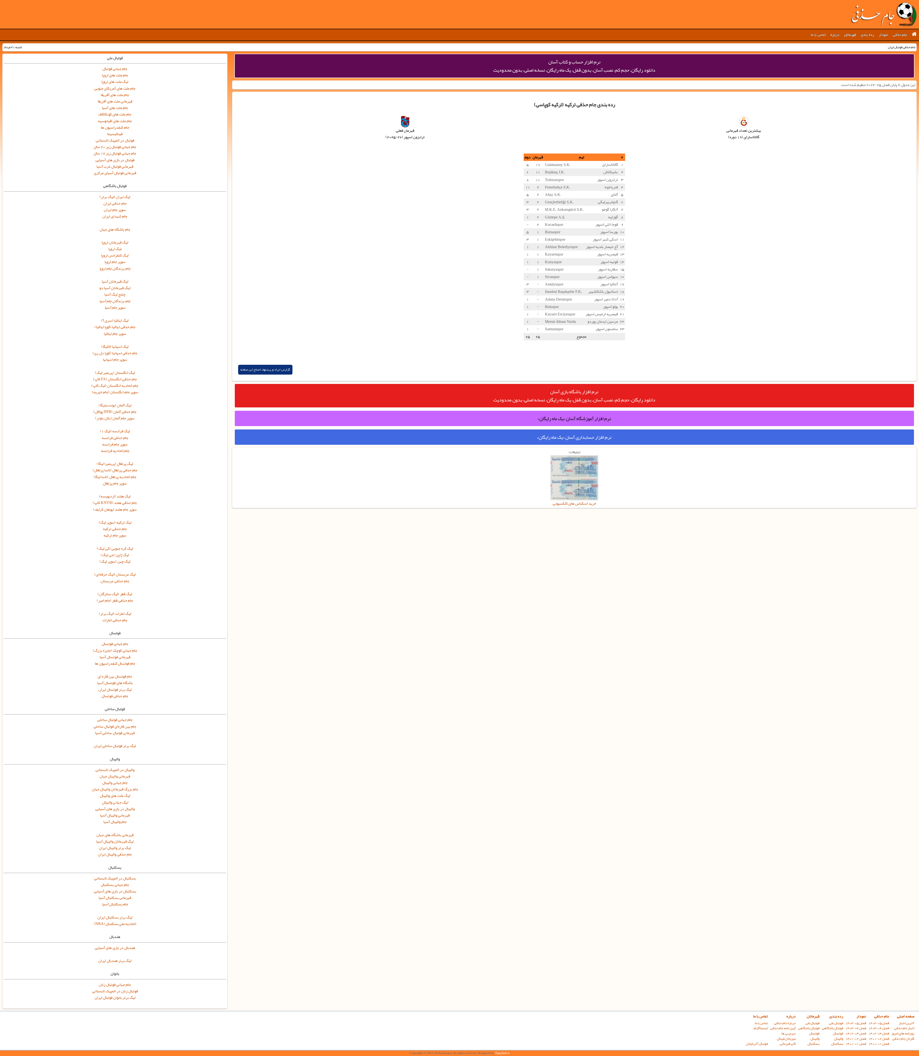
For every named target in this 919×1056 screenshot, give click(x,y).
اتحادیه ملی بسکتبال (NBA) (115, 924)
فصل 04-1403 (879, 1028)
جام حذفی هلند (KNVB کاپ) (115, 503)
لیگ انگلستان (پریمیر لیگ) (115, 373)
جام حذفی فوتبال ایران (884, 14)
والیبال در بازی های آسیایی (115, 809)
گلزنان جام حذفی (903, 1038)
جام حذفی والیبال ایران (115, 854)
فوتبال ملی (836, 1023)
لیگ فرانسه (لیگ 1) (115, 431)
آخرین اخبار (906, 1023)
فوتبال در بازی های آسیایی (114, 160)
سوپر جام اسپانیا (115, 359)
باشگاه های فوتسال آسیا (115, 683)
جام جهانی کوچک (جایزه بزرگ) (115, 650)
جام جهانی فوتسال (115, 644)
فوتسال (838, 1033)
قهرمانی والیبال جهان (115, 776)
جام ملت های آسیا (115, 108)
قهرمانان (850, 35)
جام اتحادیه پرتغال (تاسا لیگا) (115, 477)
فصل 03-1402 (879, 1033)
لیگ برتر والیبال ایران (115, 848)
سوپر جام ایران (115, 210)
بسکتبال (837, 1043)
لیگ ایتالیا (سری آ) (115, 320)
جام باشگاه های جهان (115, 229)
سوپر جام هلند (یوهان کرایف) (115, 509)
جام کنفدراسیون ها (115, 127)
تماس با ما (818, 35)
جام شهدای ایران (114, 216)
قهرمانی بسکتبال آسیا (115, 898)
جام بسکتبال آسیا (115, 904)
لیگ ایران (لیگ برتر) (115, 197)
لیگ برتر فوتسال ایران (115, 689)
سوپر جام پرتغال (115, 483)
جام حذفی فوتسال (114, 696)
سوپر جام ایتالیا (115, 333)
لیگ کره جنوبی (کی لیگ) (115, 548)
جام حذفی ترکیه (115, 529)
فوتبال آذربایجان (757, 1043)
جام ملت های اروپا (115, 75)
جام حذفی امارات (114, 620)
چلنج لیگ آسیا (114, 294)
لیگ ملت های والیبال (115, 795)
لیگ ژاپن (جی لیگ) (115, 555)
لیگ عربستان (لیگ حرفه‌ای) (115, 574)
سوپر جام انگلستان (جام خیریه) (115, 392)
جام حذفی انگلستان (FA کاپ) (115, 379)
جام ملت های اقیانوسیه (115, 121)
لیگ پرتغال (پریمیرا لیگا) (115, 464)
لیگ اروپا (115, 249)
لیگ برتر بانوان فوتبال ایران (115, 997)
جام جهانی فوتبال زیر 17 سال (115, 153)
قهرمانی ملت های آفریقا (115, 101)
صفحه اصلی (905, 1016)
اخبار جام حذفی (904, 1028)
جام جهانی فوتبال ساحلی (115, 720)
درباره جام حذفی (785, 1023)
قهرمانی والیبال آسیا (115, 815)
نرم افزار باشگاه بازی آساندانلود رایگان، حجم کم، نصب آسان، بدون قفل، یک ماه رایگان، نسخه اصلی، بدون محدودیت (574, 396)
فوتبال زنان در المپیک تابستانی (115, 991)
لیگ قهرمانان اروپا (115, 242)
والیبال (838, 1038)
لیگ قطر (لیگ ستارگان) (115, 594)
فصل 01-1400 (879, 1043)
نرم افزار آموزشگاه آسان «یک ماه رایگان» (574, 418)
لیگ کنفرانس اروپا (115, 255)
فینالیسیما (115, 134)
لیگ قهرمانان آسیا (115, 281)
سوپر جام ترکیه (115, 535)
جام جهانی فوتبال (114, 69)
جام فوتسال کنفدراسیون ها (115, 663)
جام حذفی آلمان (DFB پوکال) (114, 412)
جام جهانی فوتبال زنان (115, 984)
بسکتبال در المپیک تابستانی (115, 878)
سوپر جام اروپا (115, 262)
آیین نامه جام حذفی (783, 1028)
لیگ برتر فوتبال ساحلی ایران (115, 746)
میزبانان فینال (786, 1038)
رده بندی (867, 35)
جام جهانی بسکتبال (115, 885)
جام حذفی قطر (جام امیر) (115, 600)
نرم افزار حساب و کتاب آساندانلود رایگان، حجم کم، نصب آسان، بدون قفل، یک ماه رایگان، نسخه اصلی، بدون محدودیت (574, 66)
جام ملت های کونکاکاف (114, 114)
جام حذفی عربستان (115, 581)
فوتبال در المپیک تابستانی (115, 140)
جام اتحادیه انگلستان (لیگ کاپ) (114, 385)
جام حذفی (900, 35)
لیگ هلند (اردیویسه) (115, 496)
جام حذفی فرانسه (115, 438)
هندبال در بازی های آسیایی (115, 948)
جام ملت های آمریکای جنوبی (114, 88)
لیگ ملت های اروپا (114, 82)
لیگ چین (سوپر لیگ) (115, 561)
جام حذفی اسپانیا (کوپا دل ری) (115, 353)
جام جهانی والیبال (115, 783)
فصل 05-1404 (879, 1023)
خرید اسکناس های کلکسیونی (574, 503)
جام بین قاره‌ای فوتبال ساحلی (115, 726)
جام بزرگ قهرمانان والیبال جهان (115, 789)
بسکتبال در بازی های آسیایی (115, 891)
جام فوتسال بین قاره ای (115, 676)
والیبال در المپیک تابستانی (114, 770)
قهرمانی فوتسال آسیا (115, 657)
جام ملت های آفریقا (115, 95)
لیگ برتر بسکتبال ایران (114, 917)
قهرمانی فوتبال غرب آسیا (114, 166)
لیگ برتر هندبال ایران (114, 961)
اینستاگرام (761, 1028)
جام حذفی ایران (115, 203)
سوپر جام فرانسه (115, 444)
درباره (834, 35)
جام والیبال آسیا (115, 822)
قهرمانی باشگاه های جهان (115, 835)
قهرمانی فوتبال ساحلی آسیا (115, 733)
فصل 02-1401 (879, 1038)
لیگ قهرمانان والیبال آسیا (115, 841)
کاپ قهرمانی (788, 1043)
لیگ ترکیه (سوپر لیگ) (115, 522)
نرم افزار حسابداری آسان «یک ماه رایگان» (574, 437)
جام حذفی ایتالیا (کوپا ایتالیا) (115, 327)
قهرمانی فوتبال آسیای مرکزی (115, 173)
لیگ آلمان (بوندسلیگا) (115, 405)
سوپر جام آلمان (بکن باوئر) (114, 418)
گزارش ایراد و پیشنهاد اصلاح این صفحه (265, 369)
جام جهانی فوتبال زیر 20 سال (115, 147)
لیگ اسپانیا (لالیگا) (115, 346)
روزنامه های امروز (902, 1033)
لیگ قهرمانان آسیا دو (114, 288)
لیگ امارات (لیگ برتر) (115, 613)
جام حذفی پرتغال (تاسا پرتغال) (115, 470)
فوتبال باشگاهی (832, 1028)
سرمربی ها (788, 1033)
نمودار (883, 35)
